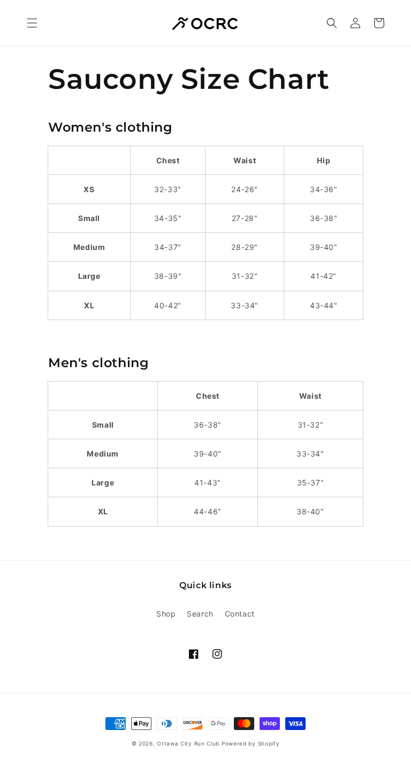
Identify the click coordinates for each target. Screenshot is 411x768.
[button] (32, 23)
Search (200, 613)
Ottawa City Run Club (188, 743)
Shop (166, 613)
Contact (240, 613)
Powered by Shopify (251, 743)
